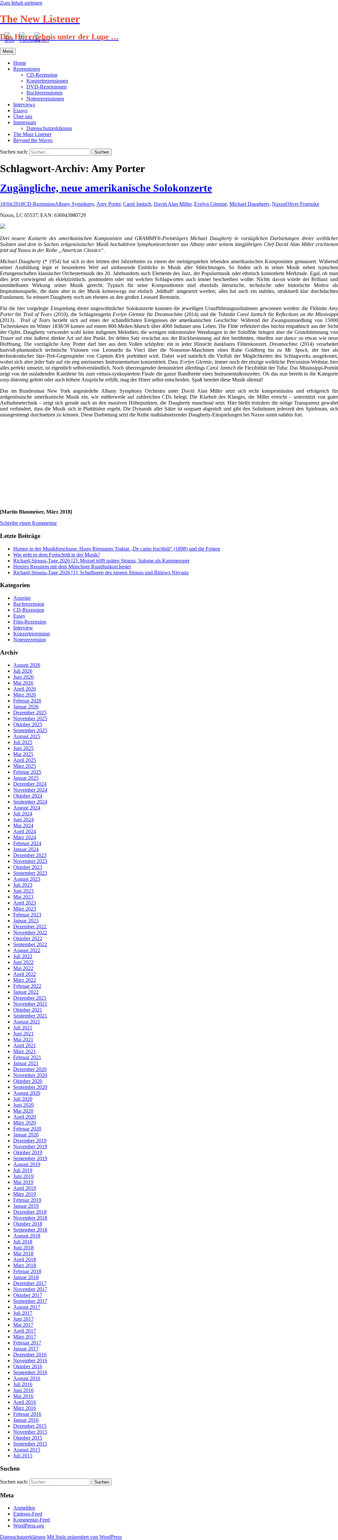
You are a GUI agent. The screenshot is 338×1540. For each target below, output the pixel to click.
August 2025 (26, 736)
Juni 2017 (23, 1319)
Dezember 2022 (30, 926)
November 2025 (30, 718)
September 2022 (30, 944)
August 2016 (26, 1378)
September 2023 (30, 873)
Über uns (22, 116)
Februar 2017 (27, 1342)
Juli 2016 (22, 1384)
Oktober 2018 (27, 1224)
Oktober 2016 (27, 1366)
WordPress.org (28, 1525)
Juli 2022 (22, 956)
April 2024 (24, 831)
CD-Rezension (41, 75)
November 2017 (30, 1289)
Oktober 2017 (27, 1295)
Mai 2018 (23, 1253)
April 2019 (24, 1188)
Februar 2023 (27, 914)
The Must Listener (32, 134)
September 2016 (30, 1372)
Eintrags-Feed (27, 1514)
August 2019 (26, 1164)
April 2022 (24, 974)
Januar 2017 (26, 1348)
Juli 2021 (22, 1027)
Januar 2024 (26, 849)
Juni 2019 (23, 1176)
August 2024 (26, 807)
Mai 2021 (23, 1039)
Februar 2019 (27, 1200)
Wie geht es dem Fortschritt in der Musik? (56, 554)
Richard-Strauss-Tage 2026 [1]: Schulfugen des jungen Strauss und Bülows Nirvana (100, 572)
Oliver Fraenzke (302, 204)
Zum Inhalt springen (21, 3)
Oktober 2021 (27, 1010)
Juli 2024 (22, 813)
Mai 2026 (23, 683)
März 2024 (24, 837)
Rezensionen (26, 69)
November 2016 (30, 1360)
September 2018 (30, 1230)
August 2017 (26, 1307)
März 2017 (24, 1337)
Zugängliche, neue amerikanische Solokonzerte (106, 188)
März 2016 (24, 1408)
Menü (8, 51)
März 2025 (24, 766)
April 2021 (24, 1045)
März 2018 (24, 1265)
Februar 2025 (27, 772)
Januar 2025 (26, 778)
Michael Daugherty (249, 204)
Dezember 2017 (30, 1283)
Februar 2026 (27, 700)
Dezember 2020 (30, 1069)
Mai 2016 (23, 1396)
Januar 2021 (26, 1063)
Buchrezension (28, 604)
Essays (20, 110)
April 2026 (24, 689)
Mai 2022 (23, 968)
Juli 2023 (22, 885)
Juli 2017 (22, 1313)
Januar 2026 (26, 706)
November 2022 (30, 932)
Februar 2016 (27, 1414)
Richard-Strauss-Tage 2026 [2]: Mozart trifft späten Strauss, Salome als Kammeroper (101, 560)
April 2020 (24, 1117)
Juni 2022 (23, 962)
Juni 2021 (23, 1033)
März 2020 (24, 1123)
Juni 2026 (23, 677)
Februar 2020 (27, 1128)
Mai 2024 (23, 825)
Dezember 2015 (30, 1426)
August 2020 (26, 1093)
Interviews (24, 104)
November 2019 (30, 1146)
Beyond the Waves (32, 140)
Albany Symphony (74, 204)
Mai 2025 (23, 754)
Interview (23, 627)
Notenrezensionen (45, 98)
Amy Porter (108, 204)
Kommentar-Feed (31, 1519)
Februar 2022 (27, 986)
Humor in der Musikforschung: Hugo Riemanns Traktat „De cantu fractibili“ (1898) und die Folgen (116, 549)
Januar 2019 (26, 1206)
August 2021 (26, 1021)
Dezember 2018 (30, 1212)
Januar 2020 (26, 1134)
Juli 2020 (22, 1099)
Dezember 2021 (30, 998)
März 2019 (24, 1194)
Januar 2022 (26, 992)
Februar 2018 (27, 1271)
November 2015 (30, 1432)
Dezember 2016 (30, 1354)
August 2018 (26, 1235)
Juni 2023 (23, 891)
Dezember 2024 (30, 784)
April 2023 (24, 903)
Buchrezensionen (44, 92)
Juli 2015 (22, 1455)
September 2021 (30, 1016)
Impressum (24, 122)
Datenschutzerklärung (49, 128)
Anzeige (22, 598)
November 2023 (30, 861)
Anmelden (24, 1508)
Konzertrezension (31, 633)
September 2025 (30, 730)
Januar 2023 (26, 920)
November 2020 (30, 1075)
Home (19, 63)
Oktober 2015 (27, 1438)
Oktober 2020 (27, 1081)
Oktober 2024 (27, 796)
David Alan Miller (172, 204)
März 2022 (24, 980)
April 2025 (24, 760)
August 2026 (26, 665)
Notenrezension (29, 639)
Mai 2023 (23, 897)
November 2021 (30, 1004)
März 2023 (24, 909)
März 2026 (24, 695)
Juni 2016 (23, 1390)
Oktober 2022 (27, 938)
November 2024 (30, 790)
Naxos (279, 204)
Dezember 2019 (30, 1140)
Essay (19, 616)
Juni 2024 (23, 819)
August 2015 (26, 1449)
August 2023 (26, 879)
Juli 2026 (22, 671)
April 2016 (24, 1402)
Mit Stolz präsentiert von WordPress (84, 1537)
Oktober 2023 (27, 867)
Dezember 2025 (30, 712)
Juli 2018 (22, 1241)
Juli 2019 (22, 1170)
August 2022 (26, 950)
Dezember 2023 (30, 855)
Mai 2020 (23, 1111)
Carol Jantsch (137, 204)
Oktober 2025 (27, 724)
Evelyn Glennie (210, 204)
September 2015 (30, 1444)
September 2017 (30, 1301)
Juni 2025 (23, 748)
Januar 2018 (26, 1277)
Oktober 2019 (27, 1152)
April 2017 (24, 1331)
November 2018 (30, 1218)
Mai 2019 (23, 1182)
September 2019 (30, 1158)
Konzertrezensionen (47, 81)
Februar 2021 (27, 1057)
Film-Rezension (29, 622)
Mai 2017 (23, 1325)
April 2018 (24, 1259)
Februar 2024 (27, 843)
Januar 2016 (26, 1420)
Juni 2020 (23, 1105)
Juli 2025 (22, 742)
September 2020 (30, 1087)
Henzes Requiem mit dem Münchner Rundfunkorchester (72, 566)
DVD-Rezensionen (46, 87)
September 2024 (30, 802)
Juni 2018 (23, 1247)
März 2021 (24, 1051)
